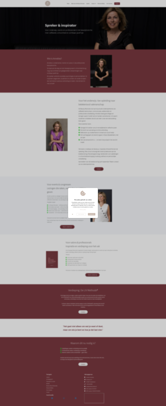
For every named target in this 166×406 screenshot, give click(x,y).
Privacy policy (83, 209)
